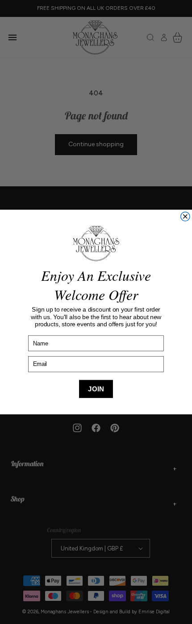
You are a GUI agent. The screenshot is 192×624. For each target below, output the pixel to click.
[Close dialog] (185, 216)
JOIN (96, 389)
